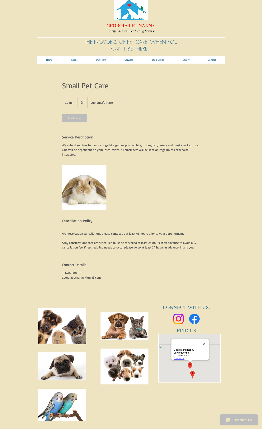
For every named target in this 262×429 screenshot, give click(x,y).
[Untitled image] (84, 187)
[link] (74, 118)
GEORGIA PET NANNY (131, 25)
